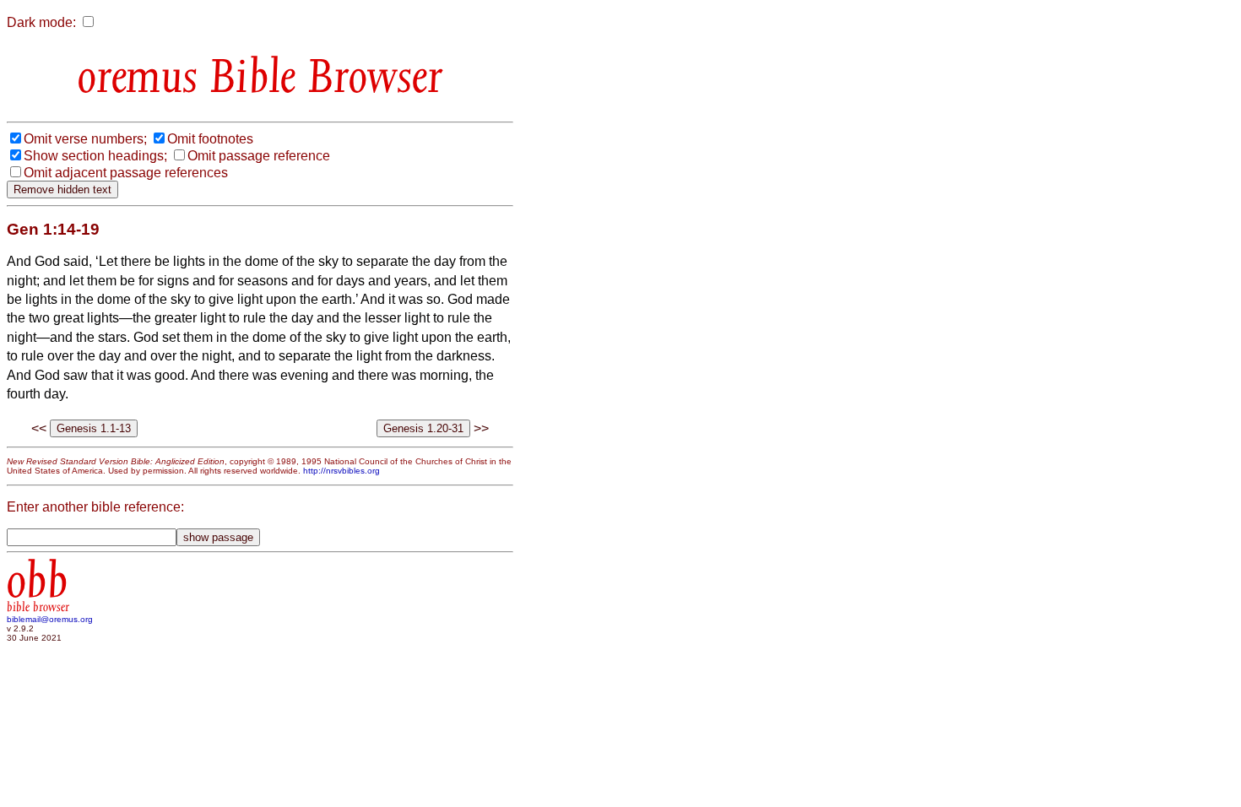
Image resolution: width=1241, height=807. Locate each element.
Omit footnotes (210, 139)
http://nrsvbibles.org (341, 470)
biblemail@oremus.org (50, 619)
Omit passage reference (258, 156)
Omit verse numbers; (85, 139)
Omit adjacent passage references (126, 172)
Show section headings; (95, 156)
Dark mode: (41, 22)
